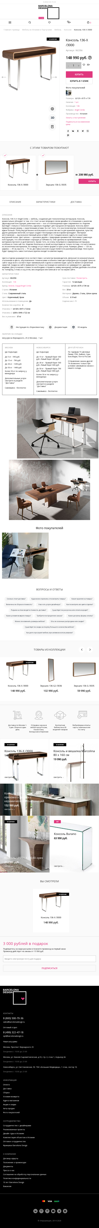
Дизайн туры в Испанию (13, 1133)
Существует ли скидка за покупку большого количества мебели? (49, 627)
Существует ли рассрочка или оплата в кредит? (70, 610)
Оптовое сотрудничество (14, 1141)
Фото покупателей (11, 1112)
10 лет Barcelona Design (13, 1182)
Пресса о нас (8, 1170)
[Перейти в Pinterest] (47, 1211)
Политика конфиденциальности (17, 1178)
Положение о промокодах (14, 1162)
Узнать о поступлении (75, 117)
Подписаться (49, 968)
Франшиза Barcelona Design (15, 1145)
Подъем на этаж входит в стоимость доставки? (28, 610)
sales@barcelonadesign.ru (14, 1022)
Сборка (6, 1092)
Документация (60, 327)
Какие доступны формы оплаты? (80, 616)
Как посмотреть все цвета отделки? (79, 604)
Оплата (6, 1084)
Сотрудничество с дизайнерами (17, 1125)
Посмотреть (81, 278)
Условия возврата (11, 1096)
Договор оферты (10, 1158)
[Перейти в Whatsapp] (41, 1211)
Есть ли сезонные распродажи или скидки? (67, 621)
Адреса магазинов (11, 1100)
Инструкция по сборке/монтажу (30, 327)
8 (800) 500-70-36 (49, 2)
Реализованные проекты (14, 1129)
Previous (4, 75)
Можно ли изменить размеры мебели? (30, 621)
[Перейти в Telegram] (59, 1211)
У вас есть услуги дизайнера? (49, 604)
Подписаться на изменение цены (78, 123)
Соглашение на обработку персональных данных (24, 1174)
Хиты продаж (9, 1108)
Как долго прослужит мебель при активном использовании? (49, 633)
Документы (8, 1166)
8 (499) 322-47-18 (13, 1032)
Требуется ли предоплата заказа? (49, 616)
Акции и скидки (9, 1104)
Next (54, 75)
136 (78, 106)
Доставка (76, 202)
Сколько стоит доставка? (16, 599)
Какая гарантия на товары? (82, 599)
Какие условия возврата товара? (18, 616)
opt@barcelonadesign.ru (13, 1036)
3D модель (82, 327)
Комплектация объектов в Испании (19, 1137)
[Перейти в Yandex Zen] (65, 1211)
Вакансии (7, 1186)
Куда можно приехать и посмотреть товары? (48, 599)
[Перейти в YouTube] (53, 1211)
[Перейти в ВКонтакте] (35, 1211)
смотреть (9, 777)
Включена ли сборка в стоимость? (19, 604)
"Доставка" (10, 383)
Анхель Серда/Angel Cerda (19, 285)
